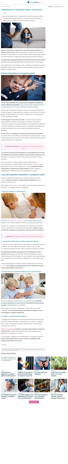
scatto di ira (15, 185)
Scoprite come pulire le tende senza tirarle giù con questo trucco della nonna (25, 374)
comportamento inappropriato (16, 220)
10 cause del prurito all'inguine (40, 373)
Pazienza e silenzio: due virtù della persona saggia (28, 236)
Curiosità (20, 370)
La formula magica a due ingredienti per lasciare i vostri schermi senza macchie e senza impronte (26, 396)
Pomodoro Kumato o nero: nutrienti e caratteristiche (41, 396)
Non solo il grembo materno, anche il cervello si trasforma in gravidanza (58, 396)
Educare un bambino (7, 329)
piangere (3, 265)
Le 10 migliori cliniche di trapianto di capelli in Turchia (8, 396)
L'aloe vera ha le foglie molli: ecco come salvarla (58, 374)
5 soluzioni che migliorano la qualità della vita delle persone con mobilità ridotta (8, 374)
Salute (2, 370)
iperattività (36, 164)
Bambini (8, 6)
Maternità (3, 6)
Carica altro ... (34, 402)
